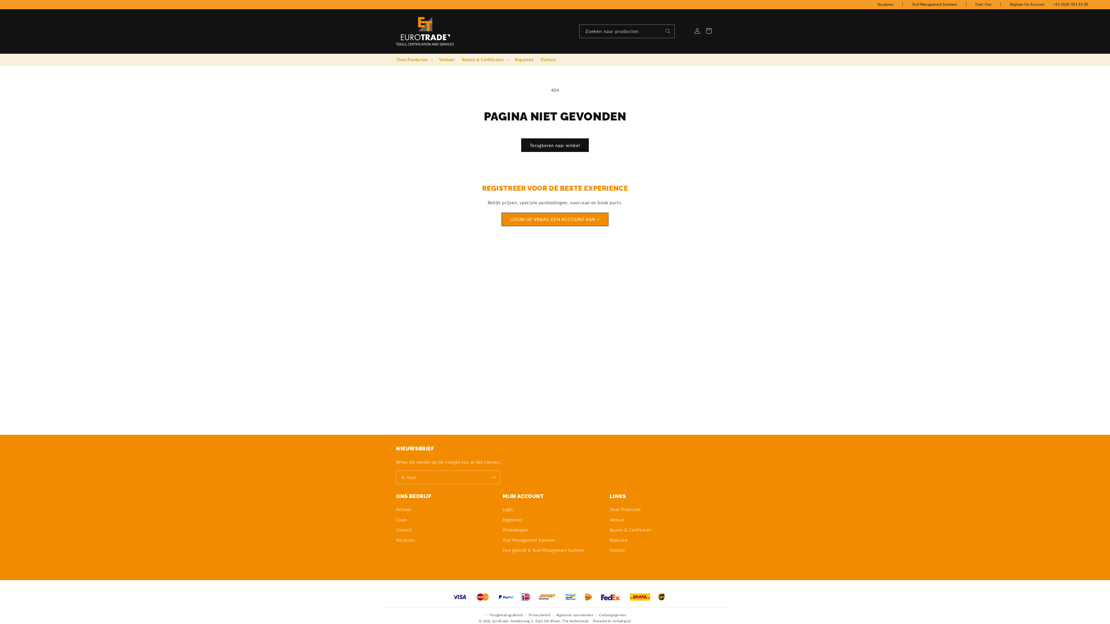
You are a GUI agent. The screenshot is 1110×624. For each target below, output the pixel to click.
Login (508, 509)
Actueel (403, 509)
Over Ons (983, 4)
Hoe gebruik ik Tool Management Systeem (543, 550)
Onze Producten (625, 509)
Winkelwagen (516, 530)
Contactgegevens (612, 615)
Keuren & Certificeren (631, 530)
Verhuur (617, 519)
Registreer (512, 519)
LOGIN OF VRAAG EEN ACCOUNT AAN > (555, 219)
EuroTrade (500, 621)
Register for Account (1027, 4)
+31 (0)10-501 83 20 (1070, 4)
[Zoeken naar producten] (668, 31)
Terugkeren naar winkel (555, 145)
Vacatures (885, 4)
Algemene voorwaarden (574, 615)
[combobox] (627, 31)
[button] (414, 60)
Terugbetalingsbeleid (506, 615)
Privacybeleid (539, 615)
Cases (401, 519)
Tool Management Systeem (934, 4)
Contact (403, 530)
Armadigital (622, 621)
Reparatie (619, 540)
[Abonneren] (493, 477)
